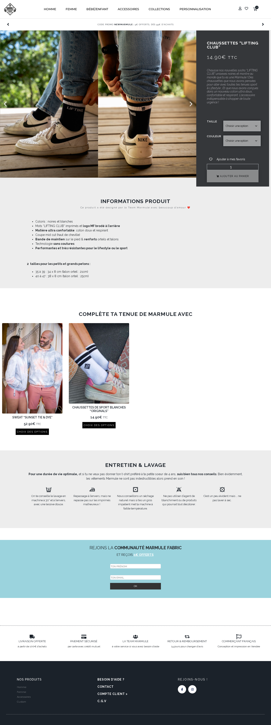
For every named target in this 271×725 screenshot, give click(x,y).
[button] (50, 9)
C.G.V (101, 701)
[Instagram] (192, 689)
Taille (212, 121)
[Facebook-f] (182, 689)
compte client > (112, 694)
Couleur (214, 136)
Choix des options (32, 431)
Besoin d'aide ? (110, 679)
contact (105, 686)
